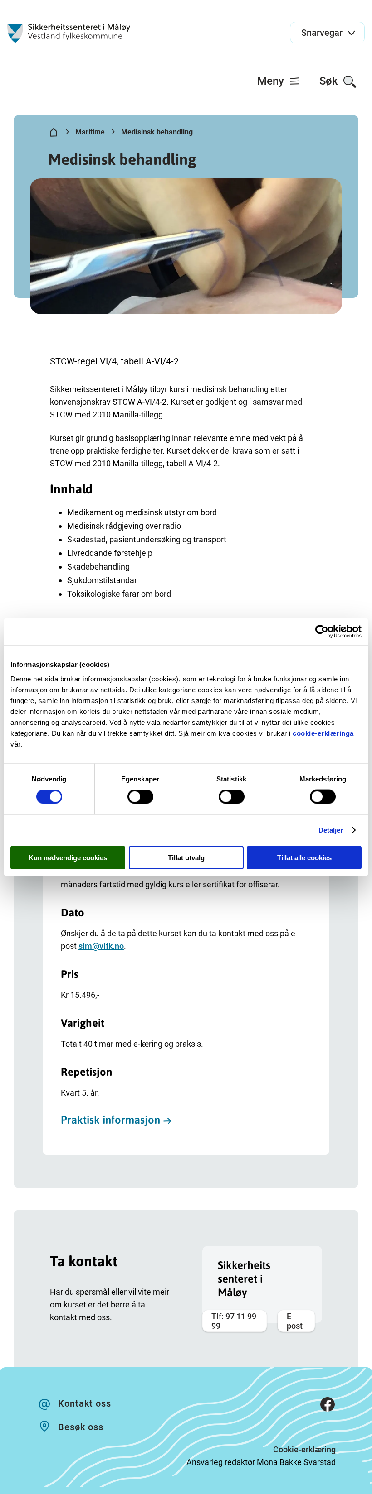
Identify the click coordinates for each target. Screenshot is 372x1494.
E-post (295, 1321)
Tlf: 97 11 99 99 (233, 1321)
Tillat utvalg (186, 857)
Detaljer (330, 830)
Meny (272, 81)
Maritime (90, 132)
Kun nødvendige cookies (68, 857)
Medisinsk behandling (157, 132)
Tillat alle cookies (304, 857)
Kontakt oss (84, 1403)
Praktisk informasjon (110, 1120)
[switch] (140, 797)
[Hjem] (53, 134)
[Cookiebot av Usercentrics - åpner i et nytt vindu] (322, 631)
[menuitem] (279, 81)
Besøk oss (80, 1427)
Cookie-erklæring (304, 1449)
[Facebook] (327, 1406)
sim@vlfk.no (101, 946)
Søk (330, 81)
